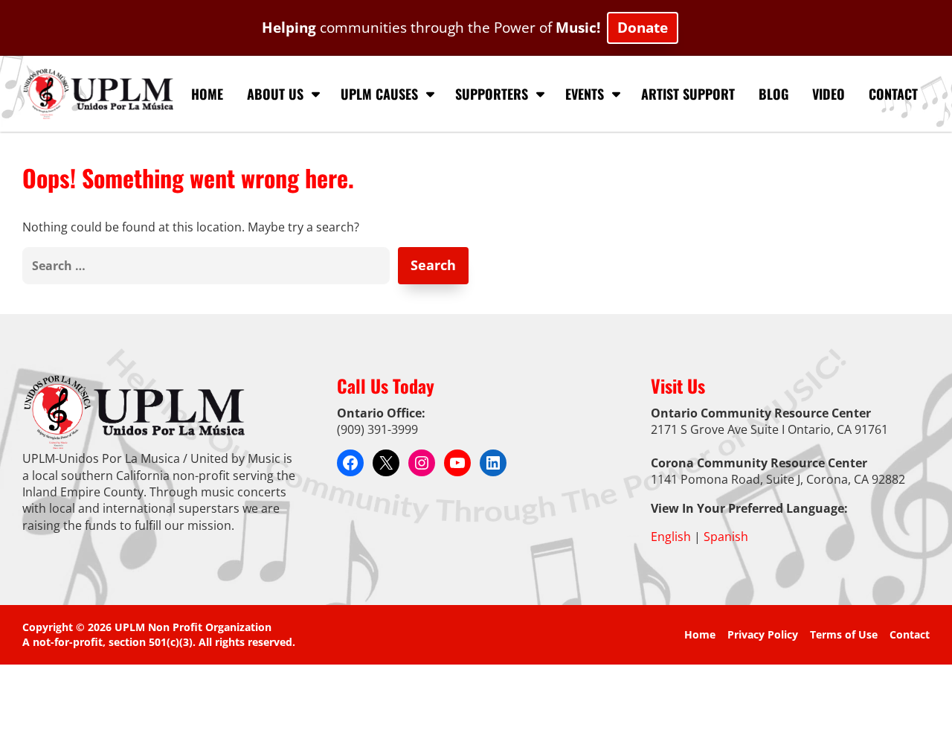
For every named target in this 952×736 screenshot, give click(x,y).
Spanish (726, 536)
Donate (642, 27)
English (671, 536)
